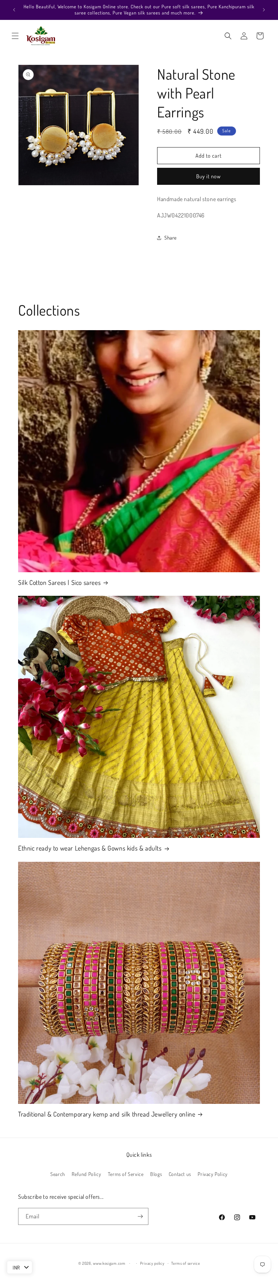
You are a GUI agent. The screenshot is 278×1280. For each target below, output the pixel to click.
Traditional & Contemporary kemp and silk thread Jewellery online (106, 1114)
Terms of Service (126, 1174)
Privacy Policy (212, 1174)
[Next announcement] (264, 10)
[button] (15, 36)
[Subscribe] (140, 1216)
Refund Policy (86, 1174)
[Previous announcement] (14, 10)
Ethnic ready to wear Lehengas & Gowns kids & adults (90, 848)
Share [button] (170, 237)
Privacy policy (152, 1263)
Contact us (180, 1174)
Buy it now (208, 176)
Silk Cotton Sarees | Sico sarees (59, 582)
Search (57, 1174)
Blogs (156, 1174)
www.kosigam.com (109, 1263)
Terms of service (185, 1263)
